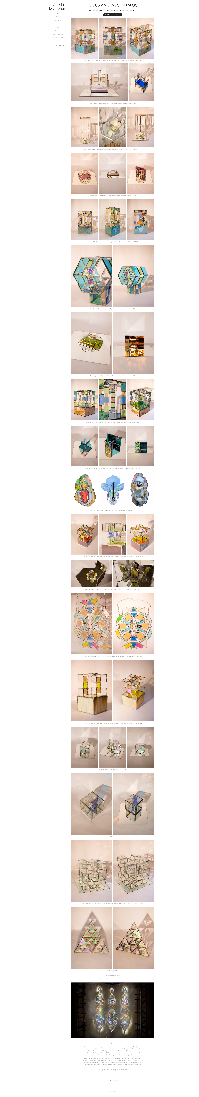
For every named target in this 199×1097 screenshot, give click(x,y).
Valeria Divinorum (58, 6)
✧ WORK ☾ (58, 20)
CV (58, 27)
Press (58, 24)
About (58, 13)
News (58, 41)
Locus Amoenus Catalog (58, 31)
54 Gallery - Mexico (58, 37)
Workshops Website (58, 34)
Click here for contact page (112, 14)
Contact (58, 17)
